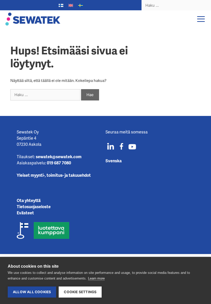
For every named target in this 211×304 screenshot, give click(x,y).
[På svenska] (80, 5)
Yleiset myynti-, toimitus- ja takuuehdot (54, 175)
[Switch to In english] (71, 5)
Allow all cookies (32, 292)
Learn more (96, 278)
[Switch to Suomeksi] (61, 5)
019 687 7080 (59, 163)
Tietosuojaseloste (34, 206)
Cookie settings (80, 292)
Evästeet (25, 213)
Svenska (114, 161)
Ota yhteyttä (29, 200)
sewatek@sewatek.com (59, 156)
